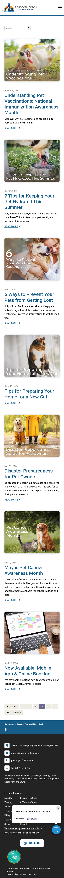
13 (8, 712)
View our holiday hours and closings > (21, 833)
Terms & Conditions (27, 874)
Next (16, 712)
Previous (12, 706)
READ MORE (11, 127)
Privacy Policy (12, 874)
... (29, 706)
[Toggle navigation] (59, 7)
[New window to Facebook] (6, 730)
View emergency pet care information (22, 828)
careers (34, 842)
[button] (56, 829)
